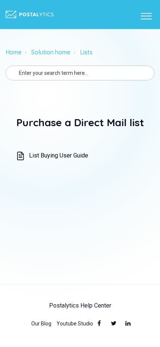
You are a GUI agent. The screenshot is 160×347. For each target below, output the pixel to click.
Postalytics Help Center (80, 305)
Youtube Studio (75, 324)
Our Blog (41, 324)
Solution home (50, 52)
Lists (86, 52)
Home (14, 52)
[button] (146, 14)
